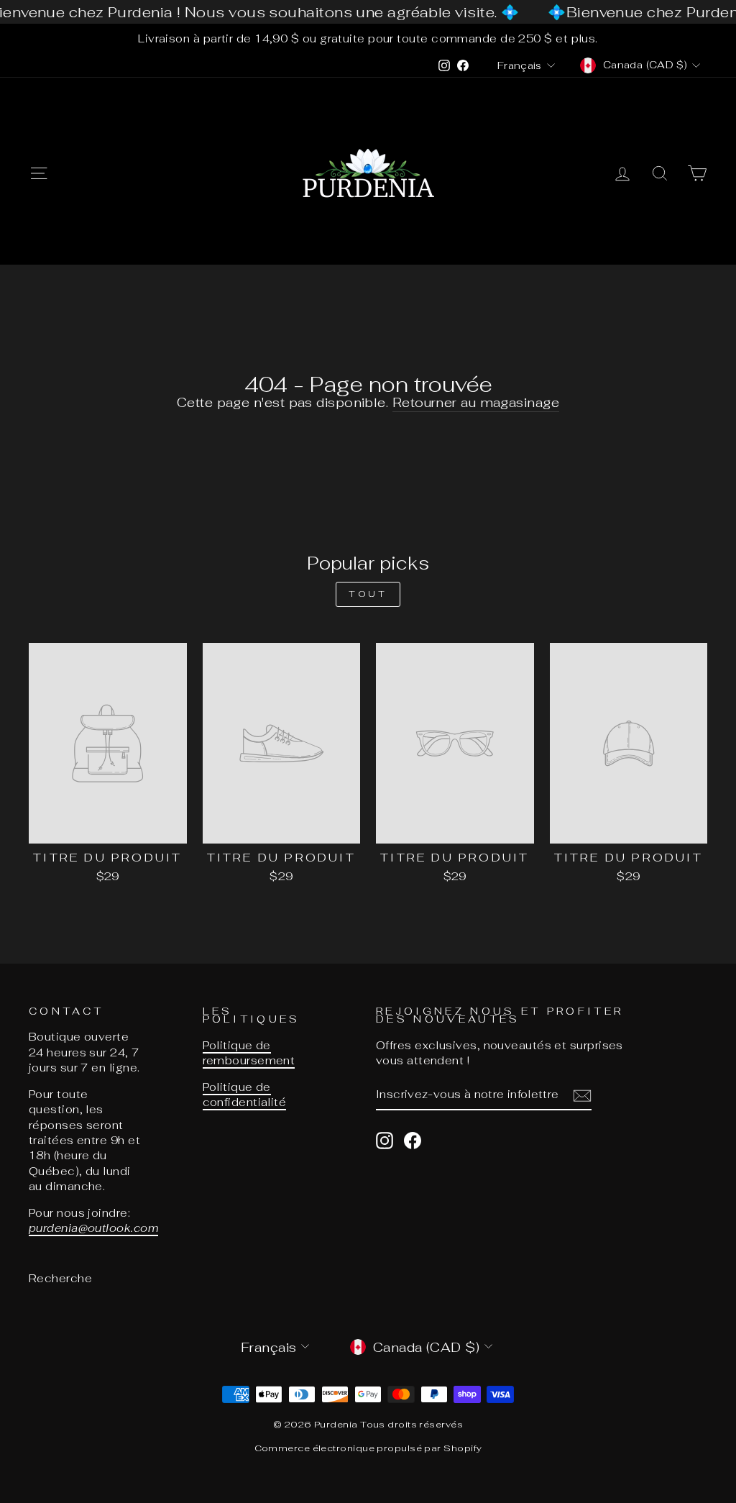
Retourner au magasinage (475, 402)
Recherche (60, 1278)
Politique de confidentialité (245, 1094)
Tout (368, 594)
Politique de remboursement (249, 1052)
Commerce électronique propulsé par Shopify (368, 1448)
